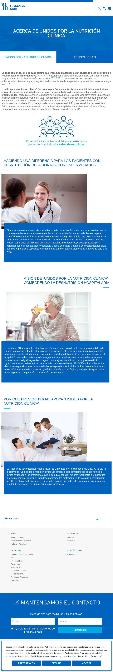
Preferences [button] (96, 656)
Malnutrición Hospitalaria (21, 541)
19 (63, 372)
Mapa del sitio (16, 567)
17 (80, 363)
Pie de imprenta (17, 574)
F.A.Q (13, 558)
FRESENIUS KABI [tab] (85, 57)
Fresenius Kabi (17, 561)
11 (57, 78)
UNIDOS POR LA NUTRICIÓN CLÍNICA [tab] (28, 57)
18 (60, 372)
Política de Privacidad (19, 577)
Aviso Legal (15, 564)
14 (9, 83)
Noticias (70, 537)
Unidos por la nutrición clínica (23, 554)
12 (59, 78)
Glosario (14, 580)
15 (75, 363)
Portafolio (71, 541)
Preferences (26, 663)
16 (77, 363)
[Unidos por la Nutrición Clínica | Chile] (13, 8)
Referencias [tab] (11, 518)
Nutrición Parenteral (19, 544)
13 (61, 78)
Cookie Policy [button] (36, 656)
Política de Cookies (18, 571)
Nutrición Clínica (17, 537)
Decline (56, 663)
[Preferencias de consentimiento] (2, 670)
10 (54, 78)
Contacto (71, 554)
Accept (86, 663)
